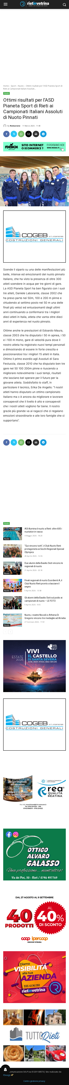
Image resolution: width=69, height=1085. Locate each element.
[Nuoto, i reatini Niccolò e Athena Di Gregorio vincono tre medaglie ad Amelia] (12, 620)
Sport (13, 86)
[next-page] (10, 632)
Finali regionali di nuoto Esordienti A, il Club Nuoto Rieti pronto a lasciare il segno (43, 583)
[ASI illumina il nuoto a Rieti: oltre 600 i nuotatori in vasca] (12, 533)
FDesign (6, 1075)
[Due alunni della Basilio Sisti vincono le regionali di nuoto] (12, 568)
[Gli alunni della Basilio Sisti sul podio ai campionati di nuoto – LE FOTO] (12, 602)
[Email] (28, 134)
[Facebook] (6, 134)
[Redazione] (5, 125)
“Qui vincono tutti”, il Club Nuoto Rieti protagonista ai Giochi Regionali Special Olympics (44, 549)
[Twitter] (14, 134)
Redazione (15, 126)
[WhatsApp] (21, 134)
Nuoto (21, 86)
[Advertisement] (34, 45)
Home (6, 86)
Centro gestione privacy (34, 1081)
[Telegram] (43, 134)
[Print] (36, 134)
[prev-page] (5, 632)
